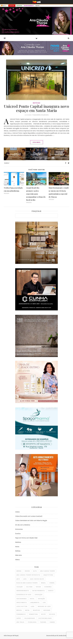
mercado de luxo (44, 606)
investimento (22, 602)
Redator (6, 163)
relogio (52, 614)
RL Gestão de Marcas (63, 635)
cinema (51, 582)
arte (18, 579)
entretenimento (38, 590)
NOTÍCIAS (11, 5)
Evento (51, 590)
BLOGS (37, 5)
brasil (43, 582)
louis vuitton (22, 606)
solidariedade (29, 618)
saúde (19, 618)
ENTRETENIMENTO (29, 5)
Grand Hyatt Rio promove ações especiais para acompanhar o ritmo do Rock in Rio (36, 194)
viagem (52, 622)
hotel (32, 598)
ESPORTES (19, 5)
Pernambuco (21, 614)
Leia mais (36, 142)
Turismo (43, 622)
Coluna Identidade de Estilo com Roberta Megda (31, 520)
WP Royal (15, 635)
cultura (29, 586)
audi (25, 579)
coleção (20, 586)
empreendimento (23, 590)
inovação (41, 598)
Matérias (18, 542)
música (19, 610)
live (44, 602)
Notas (17, 546)
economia (48, 586)
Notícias (36, 103)
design (38, 586)
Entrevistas (19, 529)
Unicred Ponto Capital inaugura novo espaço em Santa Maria (36, 108)
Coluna (17, 512)
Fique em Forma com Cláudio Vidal (26, 538)
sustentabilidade (45, 618)
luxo (32, 606)
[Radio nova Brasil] (36, 55)
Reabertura (33, 614)
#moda (19, 571)
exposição (38, 594)
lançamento (34, 602)
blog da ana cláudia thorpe (27, 582)
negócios (36, 610)
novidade (47, 610)
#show (27, 571)
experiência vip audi (24, 594)
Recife (43, 614)
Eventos (18, 533)
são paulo (20, 622)
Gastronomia (22, 598)
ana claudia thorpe (47, 571)
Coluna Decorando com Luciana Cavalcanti (28, 516)
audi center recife (37, 579)
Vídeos (17, 559)
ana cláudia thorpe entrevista (28, 575)
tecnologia (32, 622)
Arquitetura (48, 575)
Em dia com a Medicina (22, 525)
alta (35, 571)
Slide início (18, 555)
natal (27, 610)
